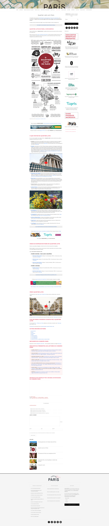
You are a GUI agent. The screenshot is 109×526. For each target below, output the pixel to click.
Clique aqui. (59, 343)
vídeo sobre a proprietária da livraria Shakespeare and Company (41, 176)
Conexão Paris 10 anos (34, 398)
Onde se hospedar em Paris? (35, 514)
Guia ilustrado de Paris (41, 398)
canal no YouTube (36, 317)
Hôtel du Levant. (35, 259)
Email (41, 428)
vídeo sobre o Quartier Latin (42, 294)
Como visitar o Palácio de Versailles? (36, 510)
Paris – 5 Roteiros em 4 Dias (38, 323)
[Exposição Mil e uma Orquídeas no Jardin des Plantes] (33, 461)
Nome (31, 428)
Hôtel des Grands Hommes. (37, 262)
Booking (35, 260)
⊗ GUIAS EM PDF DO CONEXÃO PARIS (70, 129)
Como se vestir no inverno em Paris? (36, 512)
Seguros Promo (42, 130)
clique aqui (45, 143)
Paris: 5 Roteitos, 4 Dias (34, 286)
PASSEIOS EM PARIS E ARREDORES (71, 131)
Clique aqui (54, 175)
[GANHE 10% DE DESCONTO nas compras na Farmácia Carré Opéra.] (71, 74)
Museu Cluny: (33, 178)
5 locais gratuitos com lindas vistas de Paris (47, 441)
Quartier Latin (35, 397)
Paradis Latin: (33, 220)
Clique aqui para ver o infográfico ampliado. (41, 118)
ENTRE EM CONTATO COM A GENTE (71, 23)
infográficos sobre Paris (40, 343)
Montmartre (33, 333)
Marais (32, 332)
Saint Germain (33, 331)
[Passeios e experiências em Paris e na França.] (72, 123)
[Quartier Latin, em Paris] (33, 449)
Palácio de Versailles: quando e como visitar (53, 491)
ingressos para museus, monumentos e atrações (41, 231)
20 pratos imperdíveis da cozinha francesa (53, 488)
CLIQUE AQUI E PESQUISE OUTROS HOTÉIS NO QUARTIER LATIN (46, 274)
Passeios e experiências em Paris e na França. (71, 126)
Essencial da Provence (57, 286)
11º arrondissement (34, 336)
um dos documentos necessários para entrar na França (52, 123)
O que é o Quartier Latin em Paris (42, 34)
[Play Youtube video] (46, 162)
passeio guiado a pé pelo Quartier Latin (47, 326)
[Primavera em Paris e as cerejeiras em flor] (33, 455)
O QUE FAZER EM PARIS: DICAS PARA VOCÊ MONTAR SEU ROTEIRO (46, 226)
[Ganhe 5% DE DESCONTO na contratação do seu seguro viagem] (71, 94)
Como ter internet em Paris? (35, 503)
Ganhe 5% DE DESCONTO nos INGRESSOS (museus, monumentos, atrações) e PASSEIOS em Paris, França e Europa (71, 108)
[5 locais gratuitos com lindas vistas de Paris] (33, 443)
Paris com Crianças (50, 286)
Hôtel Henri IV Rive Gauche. (37, 255)
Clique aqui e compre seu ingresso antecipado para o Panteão (50, 150)
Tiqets (60, 231)
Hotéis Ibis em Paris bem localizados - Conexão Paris (39, 411)
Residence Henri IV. (36, 267)
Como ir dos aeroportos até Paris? (35, 488)
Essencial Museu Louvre (43, 286)
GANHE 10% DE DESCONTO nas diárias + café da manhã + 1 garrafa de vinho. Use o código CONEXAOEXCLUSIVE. (71, 88)
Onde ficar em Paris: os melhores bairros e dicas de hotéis (40, 339)
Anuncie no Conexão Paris (71, 504)
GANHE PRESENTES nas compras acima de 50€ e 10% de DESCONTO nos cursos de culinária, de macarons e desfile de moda (71, 48)
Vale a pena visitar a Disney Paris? (35, 505)
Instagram (66, 501)
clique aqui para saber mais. (38, 369)
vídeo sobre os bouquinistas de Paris (44, 215)
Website (53, 428)
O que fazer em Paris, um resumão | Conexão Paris (39, 410)
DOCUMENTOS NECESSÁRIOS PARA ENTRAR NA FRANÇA (46, 25)
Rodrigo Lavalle (33, 396)
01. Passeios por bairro (40, 397)
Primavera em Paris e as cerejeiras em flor (47, 453)
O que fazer (46, 397)
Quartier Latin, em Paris (43, 447)
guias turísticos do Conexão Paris (41, 279)
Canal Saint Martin (34, 335)
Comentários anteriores (33, 405)
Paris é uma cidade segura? (34, 516)
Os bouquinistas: (34, 214)
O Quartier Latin (41, 465)
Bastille (32, 334)
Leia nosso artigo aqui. (40, 224)
